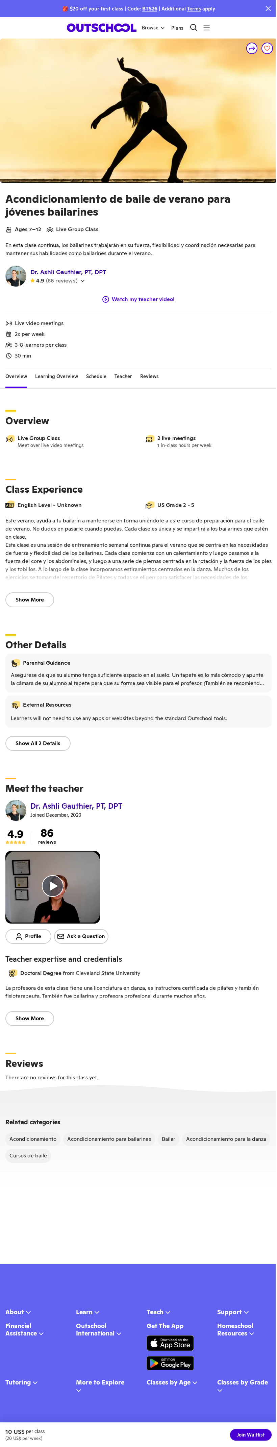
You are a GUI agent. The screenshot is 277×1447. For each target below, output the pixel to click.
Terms (194, 8)
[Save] (267, 48)
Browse (150, 28)
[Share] (252, 48)
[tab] (16, 376)
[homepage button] (101, 27)
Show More (30, 599)
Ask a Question (86, 936)
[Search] (193, 27)
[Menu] (206, 27)
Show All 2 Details (38, 743)
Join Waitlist (251, 1435)
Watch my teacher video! (143, 299)
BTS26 (149, 8)
